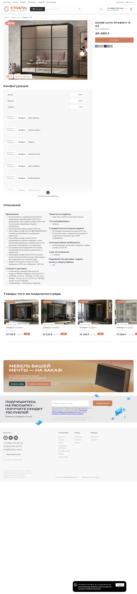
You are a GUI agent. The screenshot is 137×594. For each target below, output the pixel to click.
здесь (84, 419)
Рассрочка (32, 2)
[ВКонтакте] (96, 46)
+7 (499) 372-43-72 (13, 443)
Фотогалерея (51, 2)
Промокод (94, 437)
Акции (40, 2)
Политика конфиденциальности (66, 477)
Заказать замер (17, 384)
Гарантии (94, 440)
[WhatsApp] (111, 46)
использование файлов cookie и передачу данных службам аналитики (95, 587)
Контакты (120, 2)
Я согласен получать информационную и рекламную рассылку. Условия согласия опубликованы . (72, 418)
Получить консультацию (39, 384)
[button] (87, 50)
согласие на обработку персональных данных (68, 414)
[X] (105, 46)
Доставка (6, 2)
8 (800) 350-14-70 (12, 446)
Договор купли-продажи (91, 477)
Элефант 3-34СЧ (51, 329)
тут (53, 265)
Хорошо (119, 585)
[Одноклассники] (99, 46)
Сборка (23, 2)
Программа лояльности (62, 447)
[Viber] (108, 46)
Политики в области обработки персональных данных (69, 411)
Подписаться (102, 403)
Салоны (131, 2)
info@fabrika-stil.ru (12, 449)
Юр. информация (64, 451)
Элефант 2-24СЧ (88, 329)
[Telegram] (102, 46)
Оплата (15, 2)
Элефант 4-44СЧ (14, 329)
